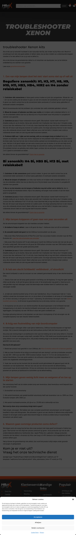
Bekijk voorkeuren (38, 528)
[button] (73, 499)
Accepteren (38, 517)
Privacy (42, 532)
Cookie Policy (35, 532)
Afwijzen (38, 522)
